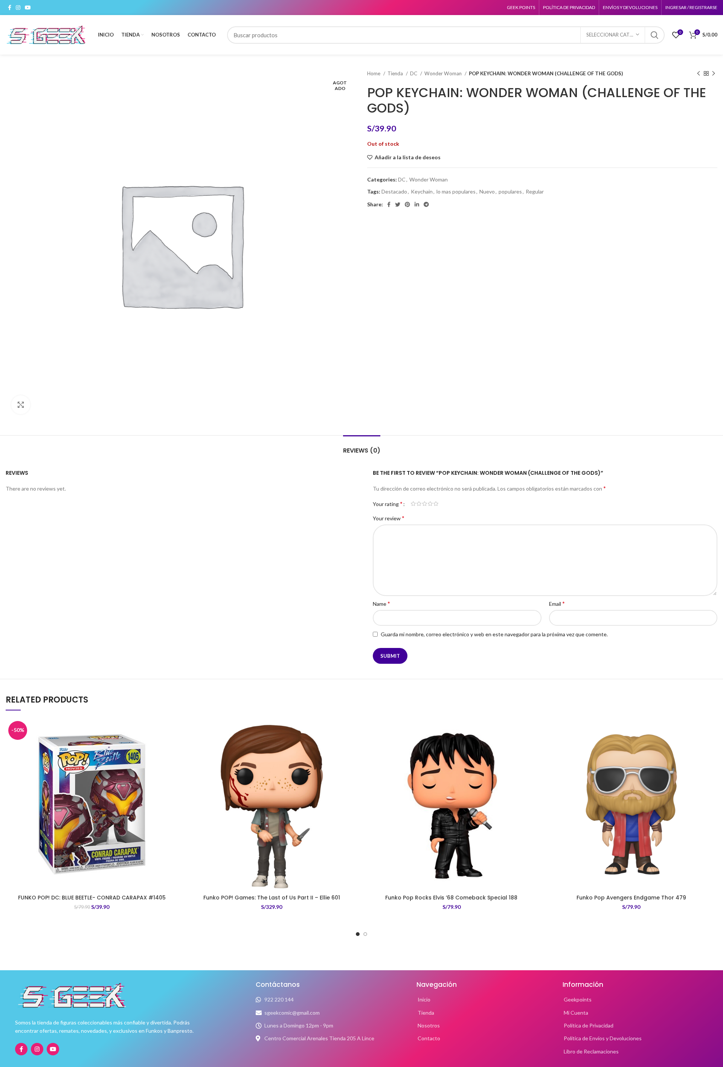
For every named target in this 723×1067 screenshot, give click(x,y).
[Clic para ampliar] (20, 404)
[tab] (361, 446)
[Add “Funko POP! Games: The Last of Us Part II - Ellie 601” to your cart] (352, 747)
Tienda (395, 73)
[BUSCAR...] (654, 35)
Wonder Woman (443, 73)
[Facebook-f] (21, 1049)
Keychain (422, 191)
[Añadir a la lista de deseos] (172, 730)
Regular (535, 191)
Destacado (394, 191)
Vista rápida (172, 764)
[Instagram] (37, 1049)
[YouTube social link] (28, 7)
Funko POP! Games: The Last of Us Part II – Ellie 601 (271, 897)
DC (414, 73)
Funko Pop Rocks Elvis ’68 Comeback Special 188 (451, 897)
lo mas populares (456, 191)
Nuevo (487, 191)
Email (557, 603)
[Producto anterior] (698, 74)
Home (374, 73)
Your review (388, 517)
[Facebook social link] (10, 7)
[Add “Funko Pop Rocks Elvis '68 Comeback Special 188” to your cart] (532, 747)
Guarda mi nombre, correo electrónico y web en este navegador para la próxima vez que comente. (494, 634)
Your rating (388, 504)
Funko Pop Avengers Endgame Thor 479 (631, 897)
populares (510, 191)
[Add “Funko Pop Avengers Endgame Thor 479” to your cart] (711, 747)
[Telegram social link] (426, 204)
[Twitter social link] (398, 204)
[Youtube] (53, 1049)
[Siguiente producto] (713, 74)
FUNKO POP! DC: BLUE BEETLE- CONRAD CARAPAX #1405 (92, 897)
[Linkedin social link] (416, 204)
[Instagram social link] (18, 7)
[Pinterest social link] (407, 204)
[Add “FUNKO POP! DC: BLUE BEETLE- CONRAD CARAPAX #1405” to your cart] (172, 747)
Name (381, 603)
